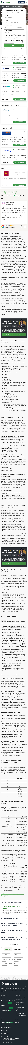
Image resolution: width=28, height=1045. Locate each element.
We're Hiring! (9, 1022)
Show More (13, 944)
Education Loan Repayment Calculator (20, 1009)
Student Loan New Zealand (7, 964)
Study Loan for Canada (18, 960)
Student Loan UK (6, 957)
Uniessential (4, 1010)
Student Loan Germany (17, 953)
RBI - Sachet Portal (6, 1027)
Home (2, 6)
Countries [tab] (8, 949)
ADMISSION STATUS (9, 40)
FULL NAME (7, 15)
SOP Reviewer (19, 1005)
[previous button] (21, 226)
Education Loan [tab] (17, 949)
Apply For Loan (21, 2)
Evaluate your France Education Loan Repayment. (12, 895)
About (2, 1020)
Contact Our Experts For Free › (14, 334)
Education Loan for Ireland (7, 960)
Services (3, 1005)
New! (10, 1003)
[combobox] (9, 27)
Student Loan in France (18, 964)
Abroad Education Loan (11, 6)
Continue (14, 45)
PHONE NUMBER (8, 25)
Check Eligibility (20, 1002)
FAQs (16, 1025)
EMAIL (6, 20)
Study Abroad (4, 1003)
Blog (2, 998)
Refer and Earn (5, 1008)
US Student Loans (18, 957)
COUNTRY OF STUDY (20, 35)
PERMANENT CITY (9, 35)
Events (3, 1025)
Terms (18, 48)
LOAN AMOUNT (8, 30)
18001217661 (6, 1033)
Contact (17, 1020)
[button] (19, 41)
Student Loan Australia (6, 953)
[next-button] (25, 226)
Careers (3, 1022)
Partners (17, 1022)
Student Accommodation (8, 1000)
